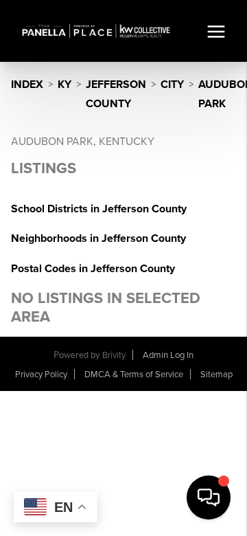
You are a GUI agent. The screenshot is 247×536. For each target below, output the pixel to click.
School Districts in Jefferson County (99, 209)
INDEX (27, 84)
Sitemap (216, 374)
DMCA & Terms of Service (133, 374)
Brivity (114, 355)
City (172, 84)
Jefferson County (116, 94)
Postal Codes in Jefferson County (93, 269)
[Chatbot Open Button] (209, 498)
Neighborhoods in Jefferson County (98, 238)
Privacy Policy (41, 374)
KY (64, 84)
